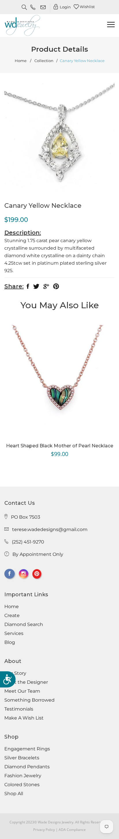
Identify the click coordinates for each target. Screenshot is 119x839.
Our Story (15, 673)
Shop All (13, 793)
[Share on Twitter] (36, 287)
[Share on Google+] (46, 287)
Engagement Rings (27, 749)
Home (21, 61)
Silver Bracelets (21, 758)
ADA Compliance (72, 829)
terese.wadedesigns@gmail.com (50, 529)
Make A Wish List (24, 718)
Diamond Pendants (27, 767)
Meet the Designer (26, 682)
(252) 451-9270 (28, 542)
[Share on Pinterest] (56, 287)
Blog (9, 642)
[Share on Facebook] (28, 287)
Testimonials (18, 709)
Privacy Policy (44, 829)
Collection (43, 61)
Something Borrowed (29, 700)
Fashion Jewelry (22, 775)
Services (13, 633)
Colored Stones (22, 784)
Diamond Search (23, 624)
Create (12, 615)
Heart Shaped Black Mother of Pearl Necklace (59, 446)
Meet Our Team (22, 691)
